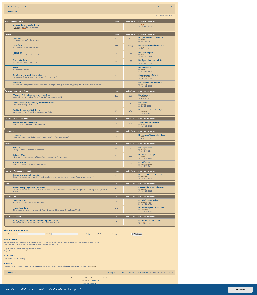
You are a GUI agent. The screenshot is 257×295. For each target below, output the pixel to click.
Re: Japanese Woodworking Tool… (152, 135)
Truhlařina (17, 45)
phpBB (82, 278)
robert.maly (145, 77)
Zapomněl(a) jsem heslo (88, 234)
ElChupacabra (146, 164)
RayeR (143, 189)
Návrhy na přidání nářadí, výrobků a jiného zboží (35, 220)
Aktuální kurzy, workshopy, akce (27, 75)
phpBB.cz (95, 280)
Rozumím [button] (240, 289)
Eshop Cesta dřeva (13, 216)
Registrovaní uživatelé (30, 251)
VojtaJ (23, 29)
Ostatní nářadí (19, 155)
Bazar (7, 184)
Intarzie (16, 68)
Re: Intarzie (142, 102)
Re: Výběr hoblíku (145, 147)
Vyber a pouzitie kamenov (148, 122)
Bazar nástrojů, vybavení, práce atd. (29, 187)
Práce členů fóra (20, 208)
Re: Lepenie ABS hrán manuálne (151, 45)
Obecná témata (11, 197)
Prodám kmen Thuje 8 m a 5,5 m (150, 110)
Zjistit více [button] (78, 289)
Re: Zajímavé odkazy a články (150, 82)
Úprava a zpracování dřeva (16, 91)
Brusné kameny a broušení (16, 119)
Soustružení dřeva (21, 60)
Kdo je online (10, 239)
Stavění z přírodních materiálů (18, 171)
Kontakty (17, 83)
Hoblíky (16, 148)
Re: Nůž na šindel (145, 162)
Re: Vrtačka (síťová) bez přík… (150, 155)
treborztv (144, 97)
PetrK (143, 39)
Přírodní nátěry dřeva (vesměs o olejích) (31, 95)
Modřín (143, 149)
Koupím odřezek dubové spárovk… (152, 187)
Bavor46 (92, 266)
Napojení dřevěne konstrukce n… (151, 38)
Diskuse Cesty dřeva (14, 21)
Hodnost (144, 84)
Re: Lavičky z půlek (146, 53)
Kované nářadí (19, 162)
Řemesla (8, 34)
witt (142, 47)
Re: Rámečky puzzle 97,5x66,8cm (151, 208)
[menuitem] (23, 7)
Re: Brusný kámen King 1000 (149, 220)
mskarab (144, 112)
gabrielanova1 (146, 202)
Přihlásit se (9, 230)
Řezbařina (17, 53)
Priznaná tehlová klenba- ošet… (150, 175)
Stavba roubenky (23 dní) (148, 75)
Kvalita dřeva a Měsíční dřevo (26, 110)
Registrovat (23, 230)
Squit (143, 69)
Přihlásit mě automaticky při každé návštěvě (114, 234)
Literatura (9, 131)
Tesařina (16, 38)
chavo (143, 124)
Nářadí (8, 144)
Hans (143, 157)
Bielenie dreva (143, 95)
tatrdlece (144, 209)
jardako (143, 137)
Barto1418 (145, 177)
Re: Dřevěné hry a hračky (148, 200)
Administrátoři (16, 251)
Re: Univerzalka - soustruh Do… (151, 60)
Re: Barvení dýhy (145, 67)
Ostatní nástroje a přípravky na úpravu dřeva (33, 103)
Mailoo (143, 104)
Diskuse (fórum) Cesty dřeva (26, 25)
